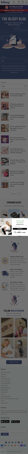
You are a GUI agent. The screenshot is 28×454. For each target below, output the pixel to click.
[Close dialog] (27, 218)
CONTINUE (20, 228)
